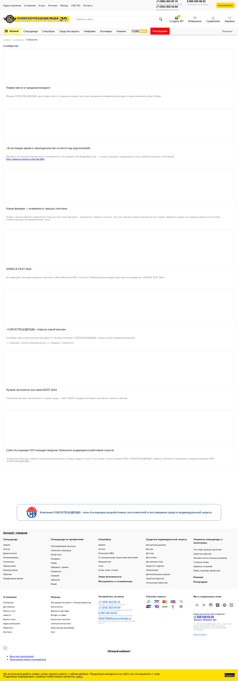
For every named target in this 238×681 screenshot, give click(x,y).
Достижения (9, 606)
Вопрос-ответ (9, 619)
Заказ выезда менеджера (62, 627)
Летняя (6, 549)
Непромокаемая (10, 557)
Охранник (55, 579)
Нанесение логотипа (60, 619)
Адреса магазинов (12, 5)
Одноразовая (9, 565)
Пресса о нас (9, 610)
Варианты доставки (60, 610)
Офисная (7, 574)
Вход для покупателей (22, 656)
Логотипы (52, 5)
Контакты (87, 5)
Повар (54, 562)
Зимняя (6, 544)
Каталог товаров (15, 533)
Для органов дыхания (156, 544)
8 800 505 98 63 (196, 1)
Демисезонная (10, 553)
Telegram (197, 619)
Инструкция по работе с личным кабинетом (71, 602)
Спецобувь (48, 31)
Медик (54, 583)
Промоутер (56, 571)
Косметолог (56, 554)
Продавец (55, 558)
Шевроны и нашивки (202, 566)
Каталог (14, 31)
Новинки (121, 31)
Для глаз (150, 553)
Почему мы (8, 602)
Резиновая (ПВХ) (106, 553)
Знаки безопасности (110, 576)
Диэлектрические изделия (158, 574)
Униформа (89, 31)
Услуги (42, 5)
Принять (230, 675)
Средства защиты (69, 31)
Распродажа (160, 31)
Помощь (64, 5)
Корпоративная (10, 570)
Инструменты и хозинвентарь (115, 581)
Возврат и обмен (58, 615)
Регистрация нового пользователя (28, 659)
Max (214, 619)
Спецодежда (30, 31)
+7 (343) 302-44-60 (167, 6)
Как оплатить (57, 606)
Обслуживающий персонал (63, 546)
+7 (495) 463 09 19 (167, 1)
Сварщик (55, 575)
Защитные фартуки (155, 578)
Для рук (149, 549)
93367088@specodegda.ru (114, 618)
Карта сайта (199, 634)
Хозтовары (106, 31)
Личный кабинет (225, 5)
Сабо (100, 565)
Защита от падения (155, 565)
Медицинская (104, 561)
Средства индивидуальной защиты (166, 539)
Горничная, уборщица (61, 550)
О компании (30, 5)
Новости (7, 615)
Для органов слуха (154, 561)
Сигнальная (8, 561)
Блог (53, 631)
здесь (79, 676)
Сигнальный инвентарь (157, 582)
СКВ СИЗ (75, 5)
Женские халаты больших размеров (210, 557)
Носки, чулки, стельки (108, 570)
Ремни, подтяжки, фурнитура (206, 570)
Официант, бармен (59, 567)
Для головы (151, 557)
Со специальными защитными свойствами (118, 557)
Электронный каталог (61, 623)
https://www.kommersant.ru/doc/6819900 (25, 159)
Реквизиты (8, 627)
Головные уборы (201, 562)
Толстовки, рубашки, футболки (207, 549)
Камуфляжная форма (13, 578)
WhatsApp (207, 619)
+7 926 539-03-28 (203, 616)
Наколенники (152, 570)
